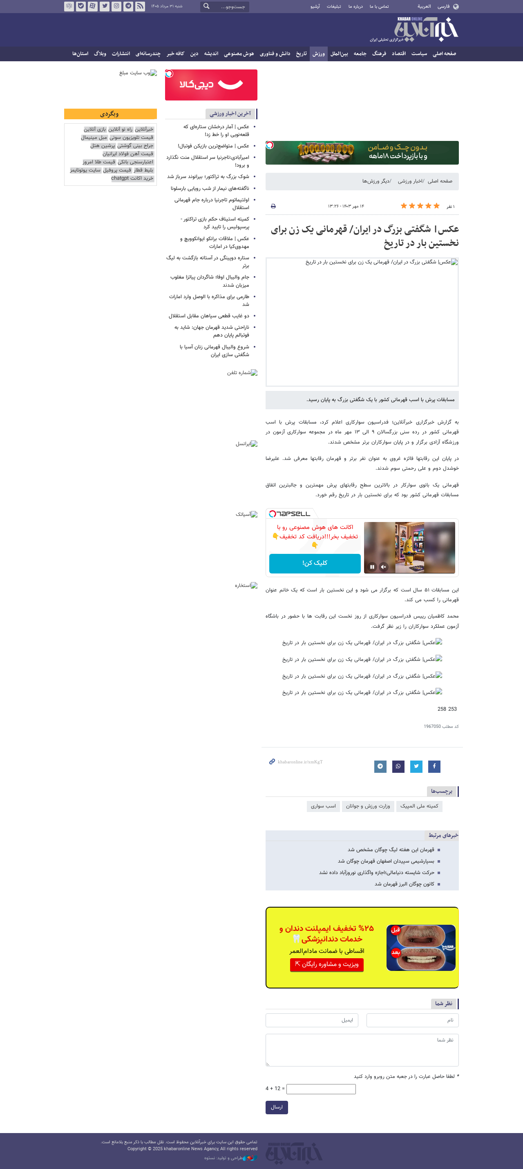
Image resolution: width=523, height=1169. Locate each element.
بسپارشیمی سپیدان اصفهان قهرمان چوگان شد (386, 861)
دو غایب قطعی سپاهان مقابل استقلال (209, 316)
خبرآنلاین (414, 30)
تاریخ (301, 53)
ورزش (319, 53)
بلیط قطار (143, 170)
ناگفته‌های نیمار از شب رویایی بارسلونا (210, 189)
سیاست (419, 53)
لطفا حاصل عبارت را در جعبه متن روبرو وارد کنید (406, 1077)
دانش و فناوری (275, 53)
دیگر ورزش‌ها (375, 181)
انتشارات (121, 53)
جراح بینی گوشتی (135, 146)
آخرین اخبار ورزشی (230, 113)
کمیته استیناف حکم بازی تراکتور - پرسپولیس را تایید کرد (215, 223)
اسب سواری (323, 806)
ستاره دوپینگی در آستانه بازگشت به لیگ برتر (207, 262)
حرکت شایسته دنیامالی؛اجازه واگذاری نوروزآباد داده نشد (376, 873)
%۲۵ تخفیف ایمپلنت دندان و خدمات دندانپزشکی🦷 (326, 934)
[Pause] (372, 567)
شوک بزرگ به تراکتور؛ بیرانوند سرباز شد (208, 177)
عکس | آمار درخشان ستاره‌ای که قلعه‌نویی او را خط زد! (216, 131)
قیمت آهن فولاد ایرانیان (128, 154)
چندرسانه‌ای (148, 53)
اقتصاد (399, 53)
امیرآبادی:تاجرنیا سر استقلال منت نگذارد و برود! (207, 162)
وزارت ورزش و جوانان (368, 806)
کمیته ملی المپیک (419, 806)
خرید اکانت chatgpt (132, 179)
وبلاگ (100, 53)
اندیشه (211, 53)
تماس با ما (379, 6)
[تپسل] (270, 145)
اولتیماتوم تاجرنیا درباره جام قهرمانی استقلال (211, 204)
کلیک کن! (314, 563)
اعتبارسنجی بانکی (135, 162)
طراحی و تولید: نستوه (223, 1158)
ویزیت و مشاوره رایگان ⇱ (327, 964)
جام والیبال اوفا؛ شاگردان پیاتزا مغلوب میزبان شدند (209, 281)
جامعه (360, 53)
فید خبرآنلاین (140, 6)
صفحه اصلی (444, 53)
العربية (424, 6)
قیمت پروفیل (117, 170)
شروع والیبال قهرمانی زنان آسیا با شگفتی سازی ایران (214, 351)
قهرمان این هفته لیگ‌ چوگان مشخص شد (391, 850)
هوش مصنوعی (239, 53)
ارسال (277, 1107)
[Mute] (384, 567)
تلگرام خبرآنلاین (128, 6)
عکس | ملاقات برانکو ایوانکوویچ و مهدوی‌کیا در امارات (214, 243)
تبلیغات (334, 6)
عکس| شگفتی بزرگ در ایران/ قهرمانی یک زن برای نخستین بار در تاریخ (365, 236)
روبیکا (69, 6)
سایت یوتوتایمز (85, 170)
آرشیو (315, 6)
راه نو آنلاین (120, 130)
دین (194, 53)
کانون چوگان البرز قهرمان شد (404, 884)
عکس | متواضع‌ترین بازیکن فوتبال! (213, 146)
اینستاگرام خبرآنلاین (116, 6)
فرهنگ (379, 53)
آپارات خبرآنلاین (93, 6)
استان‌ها (80, 53)
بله (81, 6)
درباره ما (356, 6)
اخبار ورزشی (410, 181)
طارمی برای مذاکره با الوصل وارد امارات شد (209, 301)
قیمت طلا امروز (99, 162)
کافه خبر (175, 53)
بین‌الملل (339, 53)
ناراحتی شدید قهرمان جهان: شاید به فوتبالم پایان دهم (211, 331)
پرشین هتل (102, 146)
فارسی (443, 6)
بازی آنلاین (95, 130)
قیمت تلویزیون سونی (131, 138)
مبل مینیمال (94, 138)
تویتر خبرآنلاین (105, 6)
